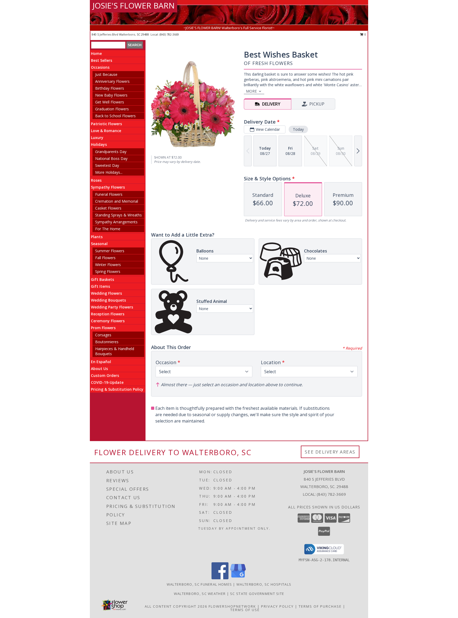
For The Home (107, 228)
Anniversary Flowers (112, 81)
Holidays (99, 144)
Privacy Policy (277, 606)
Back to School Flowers (115, 115)
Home (96, 53)
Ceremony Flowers (108, 320)
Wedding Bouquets (108, 300)
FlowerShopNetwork (232, 606)
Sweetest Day (107, 165)
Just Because (106, 74)
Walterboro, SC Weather (200, 593)
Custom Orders (105, 375)
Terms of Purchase (320, 606)
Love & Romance (106, 130)
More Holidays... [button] (108, 172)
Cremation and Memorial (116, 201)
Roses (96, 180)
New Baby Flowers (111, 95)
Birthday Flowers (109, 88)
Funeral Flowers (108, 194)
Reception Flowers (107, 313)
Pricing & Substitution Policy (117, 389)
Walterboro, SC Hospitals (263, 584)
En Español (101, 361)
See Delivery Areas (330, 452)
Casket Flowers (108, 208)
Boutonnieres (106, 341)
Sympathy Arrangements (116, 221)
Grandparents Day (110, 151)
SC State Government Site (257, 593)
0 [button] (364, 34)
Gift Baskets (102, 279)
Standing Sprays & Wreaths (118, 214)
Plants (97, 236)
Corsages (103, 334)
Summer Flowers (109, 250)
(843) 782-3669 (169, 34)
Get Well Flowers (109, 102)
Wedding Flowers (106, 293)
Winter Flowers (108, 264)
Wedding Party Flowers (112, 307)
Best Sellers (101, 60)
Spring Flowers (107, 271)
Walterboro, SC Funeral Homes (199, 584)
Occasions (100, 67)
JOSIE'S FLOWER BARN (134, 5)
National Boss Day (111, 158)
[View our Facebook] (220, 577)
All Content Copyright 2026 (176, 606)
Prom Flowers (103, 327)
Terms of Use (245, 609)
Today (298, 129)
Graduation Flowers (112, 108)
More (251, 91)
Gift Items (100, 286)
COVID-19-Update (107, 382)
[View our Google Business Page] (238, 577)
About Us (99, 368)
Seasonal (99, 243)
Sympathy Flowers (108, 187)
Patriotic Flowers (106, 123)
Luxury (97, 137)
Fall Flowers (105, 257)
